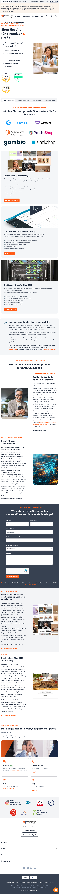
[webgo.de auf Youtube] (31, 868)
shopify (41, 422)
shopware (36, 424)
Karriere (42, 1)
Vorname (9, 520)
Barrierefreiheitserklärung (47, 882)
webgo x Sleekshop (50, 100)
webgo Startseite (10, 882)
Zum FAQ (34, 790)
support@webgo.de (8, 788)
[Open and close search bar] (47, 16)
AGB (17, 882)
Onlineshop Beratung (23, 100)
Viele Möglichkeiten (9, 100)
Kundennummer (13, 537)
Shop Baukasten (37, 100)
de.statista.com (13, 349)
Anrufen (34, 772)
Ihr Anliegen (12, 545)
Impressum (22, 882)
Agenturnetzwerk (34, 1)
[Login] (51, 16)
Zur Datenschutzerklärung (31, 584)
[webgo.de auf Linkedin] (35, 868)
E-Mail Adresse (10, 529)
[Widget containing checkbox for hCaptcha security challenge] (17, 571)
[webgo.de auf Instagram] (28, 868)
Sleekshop (47, 422)
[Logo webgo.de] (7, 16)
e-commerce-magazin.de (49, 349)
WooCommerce (44, 424)
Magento (53, 422)
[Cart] (56, 16)
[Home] (2, 22)
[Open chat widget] (55, 889)
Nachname (33, 520)
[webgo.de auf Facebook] (24, 868)
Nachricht (9, 553)
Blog (47, 1)
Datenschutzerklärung (32, 882)
